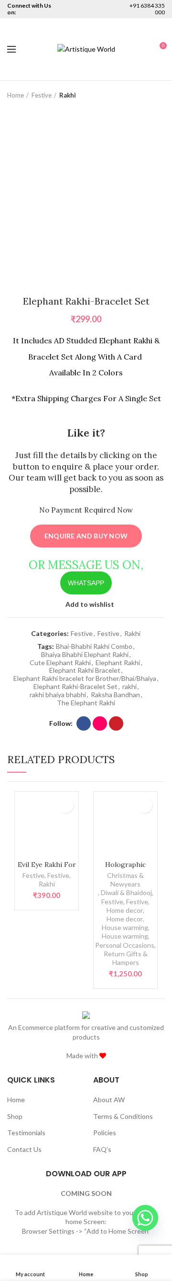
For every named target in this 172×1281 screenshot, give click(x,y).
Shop (14, 1116)
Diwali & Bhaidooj (126, 892)
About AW (109, 1099)
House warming (125, 927)
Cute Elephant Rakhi (60, 663)
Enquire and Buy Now (86, 536)
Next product (160, 95)
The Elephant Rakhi (86, 703)
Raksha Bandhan (115, 695)
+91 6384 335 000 (147, 9)
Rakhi (67, 95)
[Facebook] (83, 723)
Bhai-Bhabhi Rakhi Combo (94, 646)
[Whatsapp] (145, 1218)
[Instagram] (100, 723)
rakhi (129, 686)
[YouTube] (116, 723)
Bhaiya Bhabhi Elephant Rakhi (85, 654)
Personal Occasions (124, 945)
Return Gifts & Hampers (126, 958)
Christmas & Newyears (125, 879)
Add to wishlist (89, 604)
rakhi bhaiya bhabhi (58, 695)
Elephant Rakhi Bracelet (84, 670)
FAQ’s (102, 1149)
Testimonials (26, 1132)
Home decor (125, 910)
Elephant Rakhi (118, 663)
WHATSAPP (86, 583)
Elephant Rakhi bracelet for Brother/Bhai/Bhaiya (84, 678)
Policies (104, 1132)
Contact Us (24, 1149)
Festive (42, 95)
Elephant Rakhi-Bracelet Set (75, 686)
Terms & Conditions (123, 1116)
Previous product (141, 95)
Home (15, 95)
